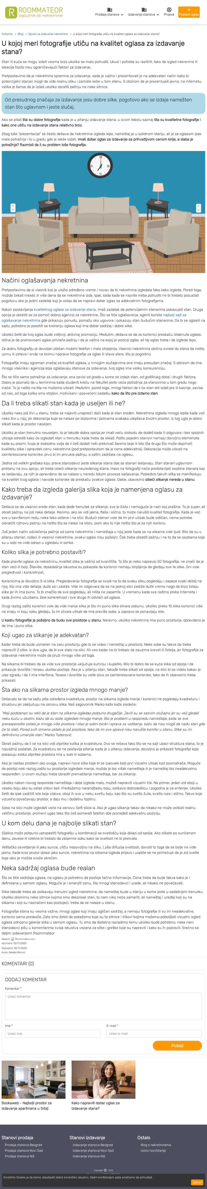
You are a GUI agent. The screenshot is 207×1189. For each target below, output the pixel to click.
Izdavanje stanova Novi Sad (93, 1150)
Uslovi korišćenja (153, 1150)
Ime (9, 1026)
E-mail (112, 1026)
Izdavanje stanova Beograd (93, 1145)
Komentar (13, 989)
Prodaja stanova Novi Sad (24, 1150)
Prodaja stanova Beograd (23, 1145)
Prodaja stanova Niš (19, 1156)
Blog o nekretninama (156, 1145)
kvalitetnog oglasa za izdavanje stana (65, 309)
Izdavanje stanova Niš (89, 1156)
